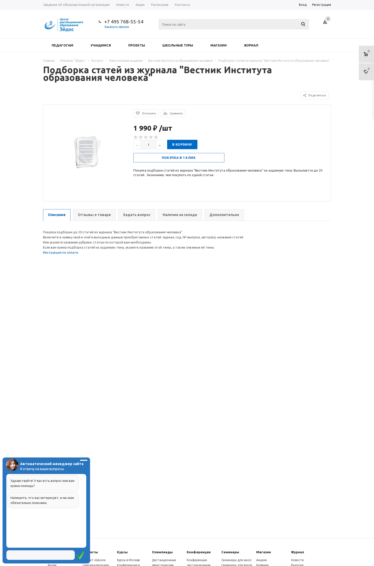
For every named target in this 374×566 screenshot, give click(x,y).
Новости (297, 560)
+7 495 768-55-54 (123, 21)
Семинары (230, 552)
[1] (135, 137)
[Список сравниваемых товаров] (326, 24)
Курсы (122, 552)
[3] (146, 137)
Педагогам (62, 45)
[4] (151, 137)
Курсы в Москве (128, 560)
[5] (156, 137)
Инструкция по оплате (60, 252)
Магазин (218, 45)
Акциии (261, 560)
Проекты (136, 45)
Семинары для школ (236, 560)
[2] (140, 137)
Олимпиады (162, 552)
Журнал (251, 45)
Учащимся (101, 45)
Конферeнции (199, 552)
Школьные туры (177, 45)
